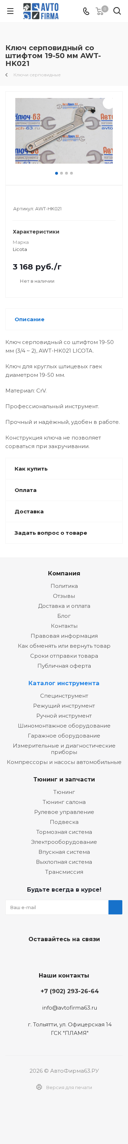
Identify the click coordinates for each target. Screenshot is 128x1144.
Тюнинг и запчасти (64, 779)
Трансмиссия (64, 871)
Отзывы (64, 595)
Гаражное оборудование (64, 735)
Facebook (62, 956)
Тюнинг (64, 792)
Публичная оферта (64, 665)
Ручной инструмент (64, 715)
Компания (64, 573)
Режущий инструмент (64, 705)
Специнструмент (64, 695)
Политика (64, 586)
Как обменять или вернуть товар (64, 645)
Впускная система (64, 851)
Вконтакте (44, 956)
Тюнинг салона (64, 802)
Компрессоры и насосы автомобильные (64, 762)
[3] (30, 199)
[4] (36, 199)
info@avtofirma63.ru (69, 1008)
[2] (23, 199)
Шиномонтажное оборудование (64, 725)
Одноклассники (80, 956)
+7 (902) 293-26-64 (70, 991)
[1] (16, 199)
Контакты (64, 625)
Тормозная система (64, 831)
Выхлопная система (64, 861)
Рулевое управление (64, 812)
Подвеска (64, 822)
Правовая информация (64, 635)
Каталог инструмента (64, 683)
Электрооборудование (64, 841)
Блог (64, 615)
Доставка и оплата (64, 605)
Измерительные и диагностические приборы (64, 748)
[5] (43, 199)
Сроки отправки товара (64, 655)
